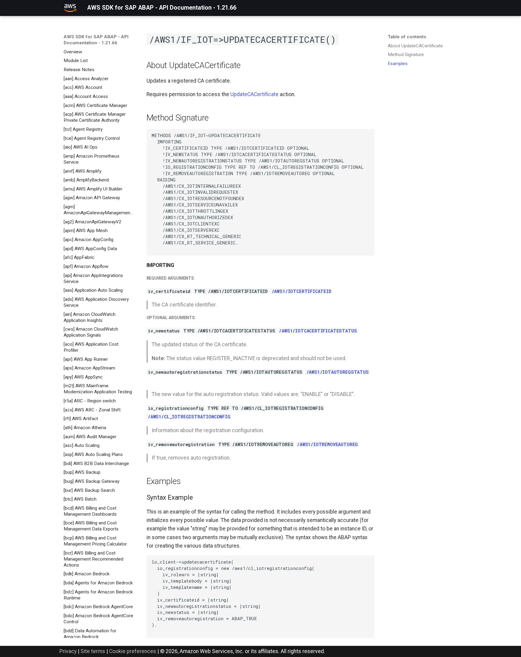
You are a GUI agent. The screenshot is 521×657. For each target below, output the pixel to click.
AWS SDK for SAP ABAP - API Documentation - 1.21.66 (96, 40)
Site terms (93, 651)
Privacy (68, 651)
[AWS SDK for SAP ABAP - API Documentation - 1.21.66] (70, 7)
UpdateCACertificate (254, 94)
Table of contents (407, 36)
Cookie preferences (132, 651)
